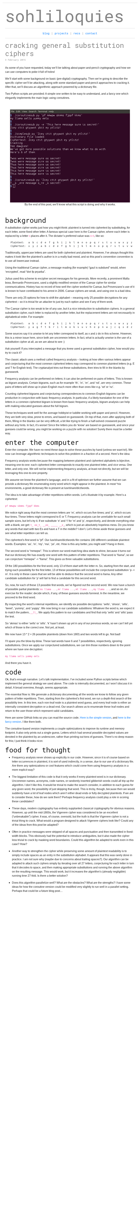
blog (46, 33)
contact (91, 33)
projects (61, 33)
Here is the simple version (95, 717)
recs (76, 33)
